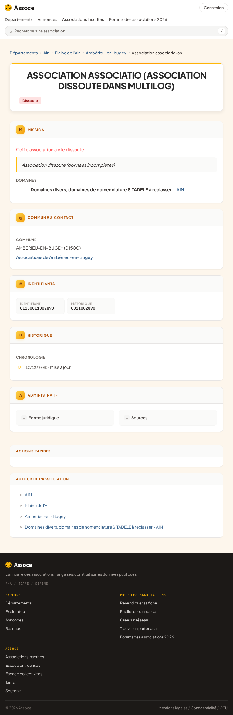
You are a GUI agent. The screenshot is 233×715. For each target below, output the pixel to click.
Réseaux (13, 628)
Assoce (24, 7)
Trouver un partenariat (139, 628)
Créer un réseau (134, 620)
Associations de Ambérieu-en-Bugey (54, 257)
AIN (46, 52)
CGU (224, 708)
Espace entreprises (22, 665)
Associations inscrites (83, 19)
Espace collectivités (23, 673)
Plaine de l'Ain (68, 52)
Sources (139, 417)
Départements (19, 19)
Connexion (214, 7)
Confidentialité (203, 708)
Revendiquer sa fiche (138, 603)
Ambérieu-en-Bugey (106, 52)
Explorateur (15, 611)
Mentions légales (173, 708)
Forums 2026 (138, 19)
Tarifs (10, 682)
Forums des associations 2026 (147, 637)
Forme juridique (44, 417)
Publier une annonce (138, 611)
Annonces (47, 19)
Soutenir (13, 690)
